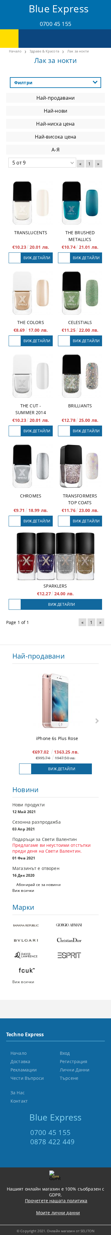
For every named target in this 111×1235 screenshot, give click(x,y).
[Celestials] (80, 293)
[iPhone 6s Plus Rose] (55, 701)
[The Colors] (31, 293)
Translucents (30, 232)
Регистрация (74, 1061)
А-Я (55, 149)
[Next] (96, 720)
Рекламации (23, 1070)
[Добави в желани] (15, 257)
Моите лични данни (58, 1213)
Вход (65, 1053)
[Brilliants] (80, 376)
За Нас (17, 1093)
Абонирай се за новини (38, 884)
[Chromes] (31, 466)
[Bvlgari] (34, 941)
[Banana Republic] (34, 926)
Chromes (30, 496)
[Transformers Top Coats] (80, 466)
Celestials (80, 322)
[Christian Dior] (77, 941)
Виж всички (23, 890)
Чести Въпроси (27, 1078)
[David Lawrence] (34, 956)
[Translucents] (31, 202)
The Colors (30, 322)
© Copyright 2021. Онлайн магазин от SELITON (55, 1231)
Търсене (69, 1078)
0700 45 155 (55, 23)
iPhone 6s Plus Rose (57, 738)
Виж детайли (36, 257)
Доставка (20, 1061)
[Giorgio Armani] (77, 926)
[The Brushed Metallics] (80, 202)
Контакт (19, 1101)
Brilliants (80, 406)
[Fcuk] (34, 971)
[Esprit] (77, 956)
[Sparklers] (55, 556)
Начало (18, 1053)
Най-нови (55, 110)
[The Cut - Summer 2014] (31, 376)
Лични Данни (75, 1070)
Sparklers (55, 586)
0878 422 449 (52, 1141)
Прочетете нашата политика (56, 1201)
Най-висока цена (55, 136)
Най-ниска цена (55, 123)
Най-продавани (55, 97)
